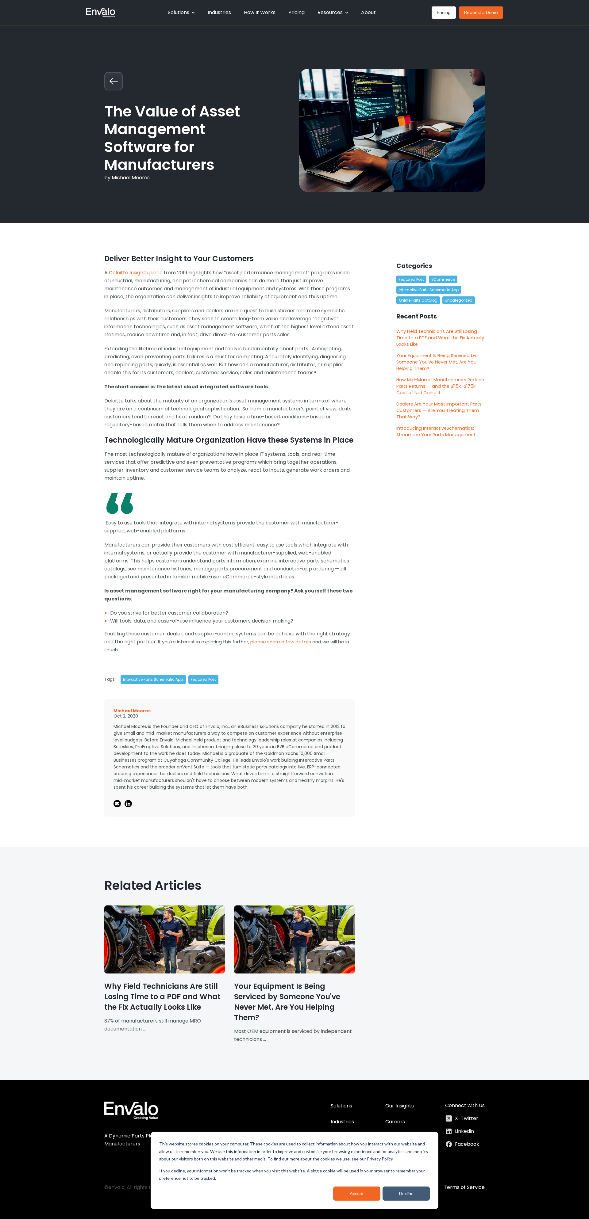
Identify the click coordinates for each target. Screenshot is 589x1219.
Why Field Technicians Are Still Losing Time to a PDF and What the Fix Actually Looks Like (440, 337)
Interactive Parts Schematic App (429, 289)
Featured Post (203, 679)
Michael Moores (131, 177)
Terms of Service (464, 1187)
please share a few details (280, 641)
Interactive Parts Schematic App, (153, 679)
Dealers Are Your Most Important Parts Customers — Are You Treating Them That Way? (439, 410)
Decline (406, 1193)
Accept (357, 1193)
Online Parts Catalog (418, 300)
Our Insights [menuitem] (399, 1105)
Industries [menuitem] (342, 1121)
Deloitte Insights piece (136, 272)
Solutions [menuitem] (341, 1105)
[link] (100, 12)
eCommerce (443, 279)
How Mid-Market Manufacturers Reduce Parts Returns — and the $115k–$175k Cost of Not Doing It (440, 386)
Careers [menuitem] (395, 1121)
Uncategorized (458, 300)
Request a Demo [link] (481, 12)
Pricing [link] (444, 12)
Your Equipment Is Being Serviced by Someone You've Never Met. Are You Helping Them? (436, 361)
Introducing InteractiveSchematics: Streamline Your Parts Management (435, 431)
